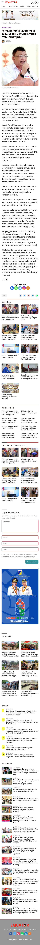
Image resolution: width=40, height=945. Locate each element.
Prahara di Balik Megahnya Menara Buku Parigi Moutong (29, 693)
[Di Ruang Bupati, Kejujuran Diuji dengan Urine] (29, 309)
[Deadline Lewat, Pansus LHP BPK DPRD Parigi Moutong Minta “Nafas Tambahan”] (29, 368)
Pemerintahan (6, 27)
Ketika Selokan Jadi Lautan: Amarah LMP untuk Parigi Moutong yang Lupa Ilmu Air (28, 674)
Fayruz (8, 40)
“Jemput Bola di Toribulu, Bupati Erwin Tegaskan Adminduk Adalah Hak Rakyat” (20, 756)
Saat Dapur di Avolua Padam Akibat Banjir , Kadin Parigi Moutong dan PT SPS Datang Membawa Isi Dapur (21, 713)
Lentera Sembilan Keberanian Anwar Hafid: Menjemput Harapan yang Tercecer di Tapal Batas (10, 377)
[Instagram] (24, 288)
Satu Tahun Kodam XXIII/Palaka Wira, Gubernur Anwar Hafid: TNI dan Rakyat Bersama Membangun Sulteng (25, 862)
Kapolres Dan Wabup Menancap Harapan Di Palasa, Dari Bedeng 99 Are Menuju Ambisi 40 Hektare (25, 830)
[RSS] (29, 934)
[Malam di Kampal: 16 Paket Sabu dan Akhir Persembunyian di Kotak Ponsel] (7, 901)
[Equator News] (11, 2)
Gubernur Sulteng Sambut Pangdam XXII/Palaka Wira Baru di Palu (19, 748)
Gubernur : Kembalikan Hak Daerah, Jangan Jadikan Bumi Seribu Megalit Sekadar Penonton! (21, 740)
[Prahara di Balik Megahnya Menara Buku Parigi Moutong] (29, 685)
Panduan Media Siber (19, 929)
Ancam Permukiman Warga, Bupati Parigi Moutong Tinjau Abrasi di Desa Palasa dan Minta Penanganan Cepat (9, 693)
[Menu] (3, 2)
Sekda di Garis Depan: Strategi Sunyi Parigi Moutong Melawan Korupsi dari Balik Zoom (10, 337)
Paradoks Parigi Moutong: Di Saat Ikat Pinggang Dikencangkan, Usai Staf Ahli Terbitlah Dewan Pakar (10, 396)
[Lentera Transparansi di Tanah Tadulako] (10, 348)
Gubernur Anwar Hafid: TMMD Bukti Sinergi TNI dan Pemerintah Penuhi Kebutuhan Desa (25, 872)
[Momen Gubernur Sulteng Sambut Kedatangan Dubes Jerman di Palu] (7, 800)
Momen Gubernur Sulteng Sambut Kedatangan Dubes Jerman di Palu (25, 799)
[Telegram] (26, 933)
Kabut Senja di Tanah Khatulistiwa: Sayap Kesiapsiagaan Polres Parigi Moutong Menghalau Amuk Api (25, 911)
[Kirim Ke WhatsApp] (36, 295)
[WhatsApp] (22, 934)
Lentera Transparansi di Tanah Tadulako (10, 356)
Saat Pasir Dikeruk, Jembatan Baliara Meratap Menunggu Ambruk (9, 674)
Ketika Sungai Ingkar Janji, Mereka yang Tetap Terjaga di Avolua (10, 654)
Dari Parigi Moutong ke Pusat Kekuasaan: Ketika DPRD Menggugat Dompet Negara (10, 318)
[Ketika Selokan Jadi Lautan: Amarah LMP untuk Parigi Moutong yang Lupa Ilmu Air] (29, 665)
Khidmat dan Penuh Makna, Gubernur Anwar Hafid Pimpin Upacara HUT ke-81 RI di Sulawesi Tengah (24, 840)
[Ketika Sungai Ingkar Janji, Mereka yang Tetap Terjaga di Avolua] (10, 645)
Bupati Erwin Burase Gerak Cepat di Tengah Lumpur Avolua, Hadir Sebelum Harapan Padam (25, 782)
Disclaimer (32, 929)
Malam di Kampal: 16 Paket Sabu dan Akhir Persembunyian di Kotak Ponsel (25, 901)
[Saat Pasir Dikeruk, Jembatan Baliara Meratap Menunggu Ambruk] (10, 665)
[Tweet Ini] (24, 295)
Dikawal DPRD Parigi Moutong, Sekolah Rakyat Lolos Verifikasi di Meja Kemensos (29, 337)
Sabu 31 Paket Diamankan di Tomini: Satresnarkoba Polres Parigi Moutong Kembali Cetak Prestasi (22, 722)
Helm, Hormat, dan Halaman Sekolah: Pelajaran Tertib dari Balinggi (23, 809)
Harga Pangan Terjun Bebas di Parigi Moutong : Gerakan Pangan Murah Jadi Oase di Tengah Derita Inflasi (22, 731)
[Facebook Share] (20, 295)
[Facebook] (12, 288)
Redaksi (7, 929)
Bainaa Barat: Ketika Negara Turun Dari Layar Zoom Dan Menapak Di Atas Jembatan (29, 654)
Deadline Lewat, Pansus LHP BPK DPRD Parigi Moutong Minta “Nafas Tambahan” (29, 377)
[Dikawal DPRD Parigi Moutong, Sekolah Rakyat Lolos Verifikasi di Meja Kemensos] (29, 329)
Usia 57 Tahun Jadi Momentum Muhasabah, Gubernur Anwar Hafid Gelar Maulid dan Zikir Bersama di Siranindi (25, 882)
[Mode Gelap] (32, 2)
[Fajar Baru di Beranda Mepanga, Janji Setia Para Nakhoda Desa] (29, 348)
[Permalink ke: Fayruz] (3, 41)
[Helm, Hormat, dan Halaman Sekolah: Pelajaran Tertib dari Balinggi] (7, 809)
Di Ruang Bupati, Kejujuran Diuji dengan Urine (29, 318)
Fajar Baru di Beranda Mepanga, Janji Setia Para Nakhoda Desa (28, 357)
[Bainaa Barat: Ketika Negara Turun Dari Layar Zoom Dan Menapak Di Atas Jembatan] (29, 645)
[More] (28, 288)
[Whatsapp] (16, 288)
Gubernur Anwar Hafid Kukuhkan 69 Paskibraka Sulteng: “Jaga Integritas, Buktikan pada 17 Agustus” (24, 851)
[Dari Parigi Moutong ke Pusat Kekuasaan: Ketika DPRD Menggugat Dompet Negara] (10, 309)
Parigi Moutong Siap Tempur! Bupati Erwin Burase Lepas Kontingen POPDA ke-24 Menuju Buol (24, 819)
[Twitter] (20, 288)
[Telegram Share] (32, 295)
